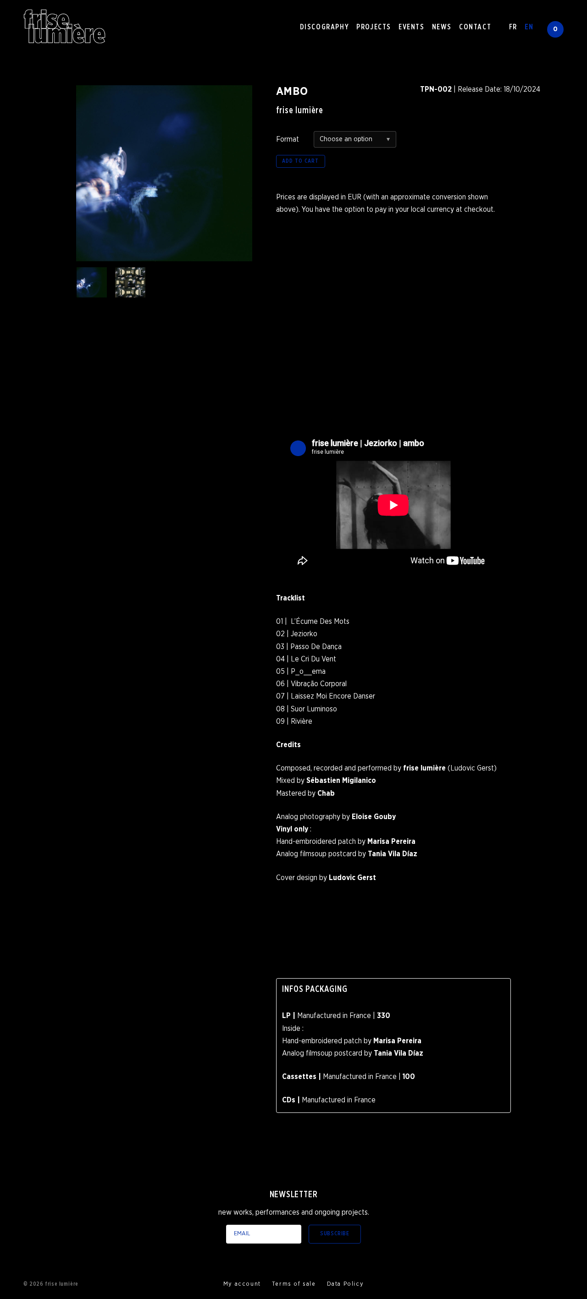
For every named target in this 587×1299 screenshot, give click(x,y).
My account (242, 1284)
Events (412, 27)
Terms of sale (294, 1284)
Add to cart (300, 161)
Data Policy (345, 1284)
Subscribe (334, 1234)
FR (513, 27)
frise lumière (299, 110)
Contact (475, 27)
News (442, 27)
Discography (324, 27)
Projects (373, 27)
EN (529, 27)
